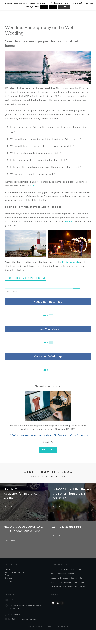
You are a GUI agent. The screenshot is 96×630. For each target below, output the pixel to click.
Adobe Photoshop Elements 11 (64, 573)
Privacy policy (10, 581)
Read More (64, 7)
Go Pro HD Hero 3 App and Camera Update (69, 586)
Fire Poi (68, 221)
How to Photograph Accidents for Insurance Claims (21, 493)
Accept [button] (44, 7)
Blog (7, 575)
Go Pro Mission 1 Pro (66, 526)
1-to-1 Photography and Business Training (68, 582)
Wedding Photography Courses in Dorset (68, 578)
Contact (8, 578)
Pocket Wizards (70, 262)
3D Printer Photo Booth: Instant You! (66, 569)
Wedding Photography (14, 572)
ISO (32, 185)
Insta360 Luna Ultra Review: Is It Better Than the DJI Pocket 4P (72, 493)
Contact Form (14, 600)
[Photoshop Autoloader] (48, 406)
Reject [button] (53, 7)
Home (7, 569)
